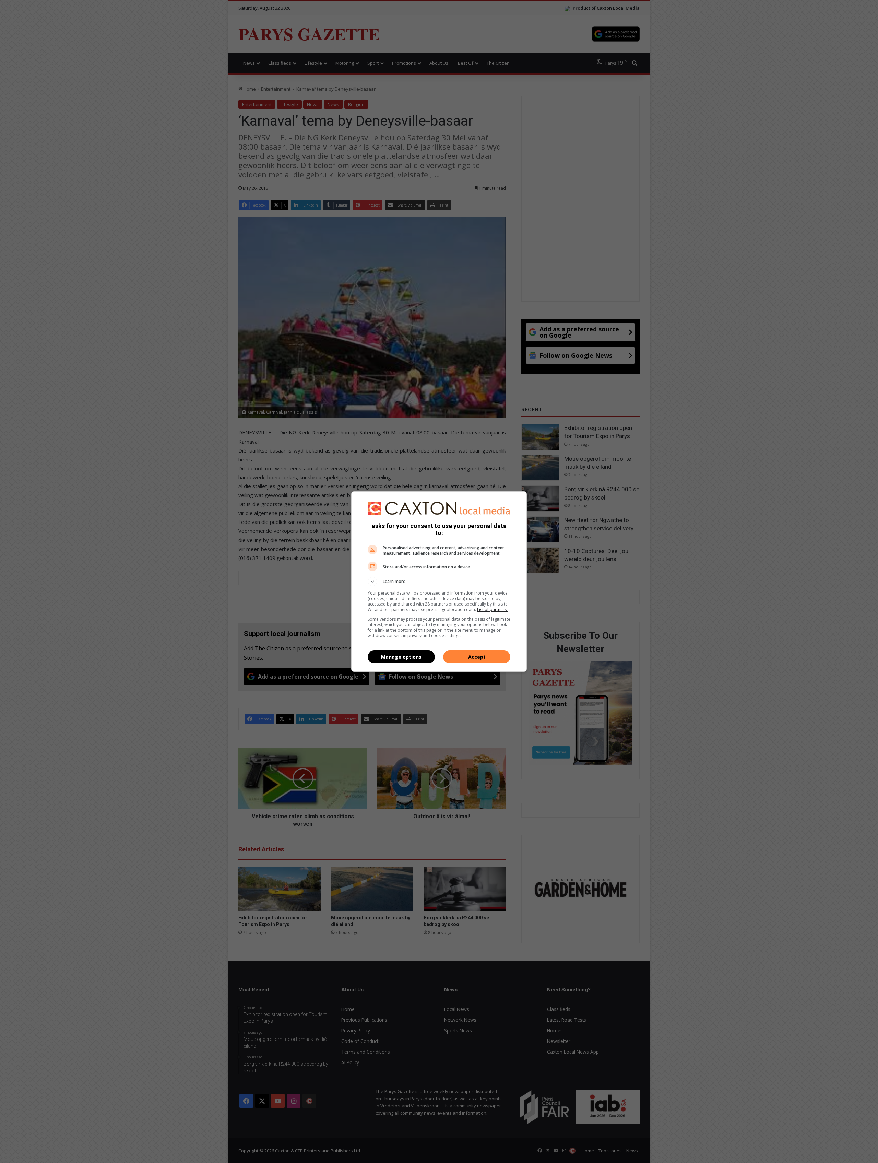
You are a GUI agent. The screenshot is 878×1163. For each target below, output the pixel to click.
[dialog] (439, 581)
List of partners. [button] (492, 609)
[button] (439, 581)
